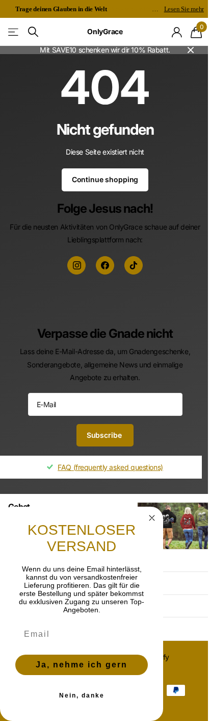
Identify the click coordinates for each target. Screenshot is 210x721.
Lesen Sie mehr (184, 9)
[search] (33, 31)
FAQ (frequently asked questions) (110, 467)
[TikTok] (133, 265)
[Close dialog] (152, 518)
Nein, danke (81, 695)
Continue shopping (105, 179)
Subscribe (105, 435)
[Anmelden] (177, 32)
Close (190, 50)
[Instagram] (76, 265)
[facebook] (105, 265)
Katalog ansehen (14, 32)
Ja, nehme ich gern (81, 664)
